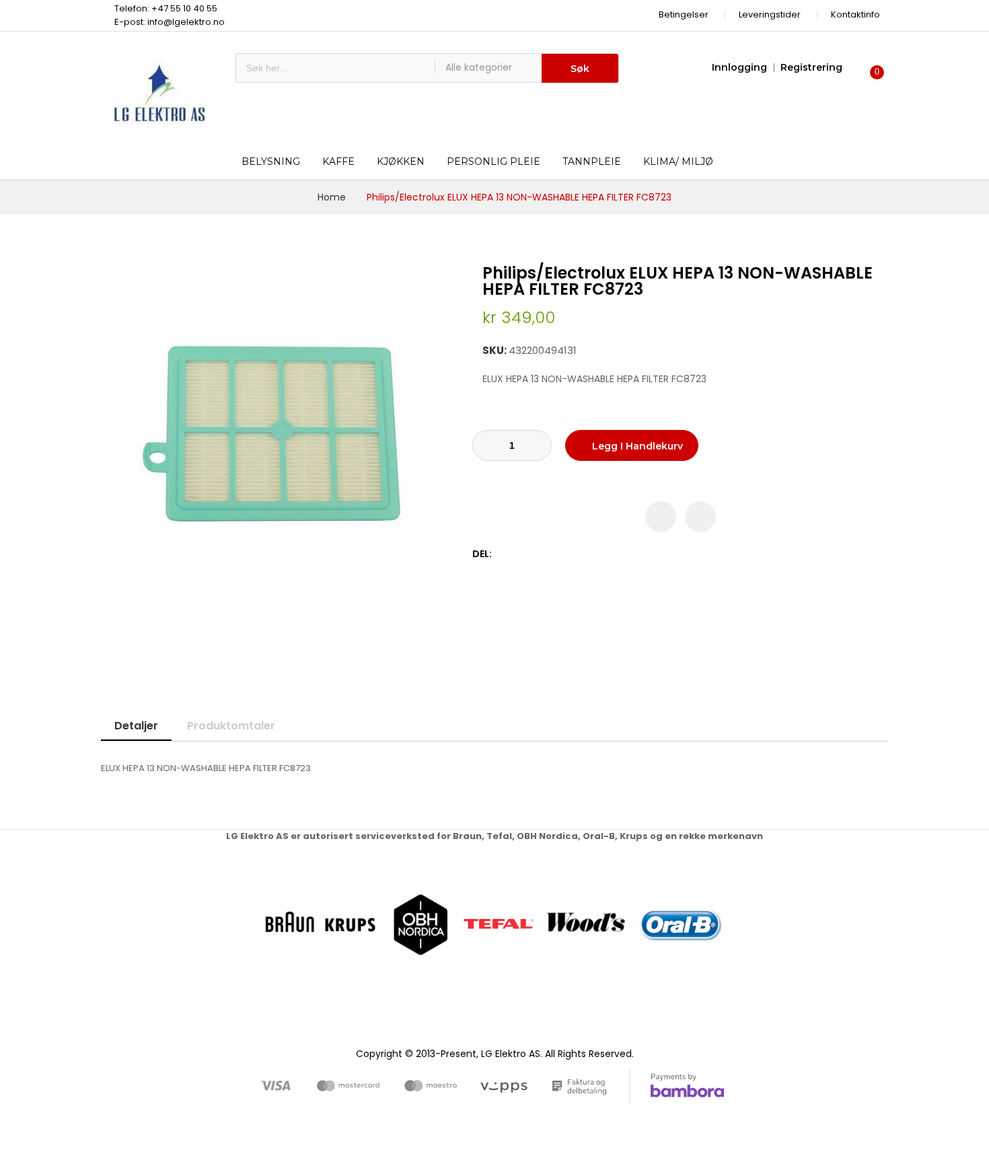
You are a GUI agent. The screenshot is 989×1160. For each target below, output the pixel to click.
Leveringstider (770, 14)
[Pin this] (532, 554)
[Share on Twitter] (518, 554)
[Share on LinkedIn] (560, 554)
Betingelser (683, 14)
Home (332, 197)
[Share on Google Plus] (546, 554)
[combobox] (335, 68)
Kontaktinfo (855, 14)
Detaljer (136, 725)
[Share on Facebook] (504, 554)
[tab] (136, 726)
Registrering (811, 67)
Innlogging (739, 67)
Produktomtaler (231, 725)
